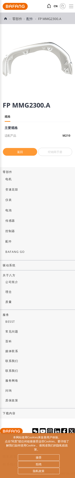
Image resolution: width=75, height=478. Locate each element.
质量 (8, 302)
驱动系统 (9, 265)
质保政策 (11, 400)
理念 (8, 292)
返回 (20, 152)
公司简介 (11, 282)
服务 (6, 315)
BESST (10, 322)
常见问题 (11, 331)
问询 (8, 391)
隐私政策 (38, 471)
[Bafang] (15, 9)
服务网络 (11, 381)
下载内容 (9, 413)
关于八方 (9, 275)
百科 (8, 341)
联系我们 (11, 361)
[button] (67, 62)
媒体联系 (11, 351)
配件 (30, 19)
